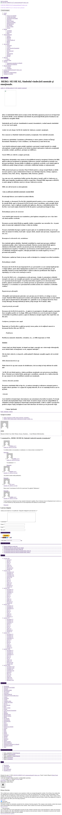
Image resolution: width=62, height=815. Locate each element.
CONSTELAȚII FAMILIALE (11, 695)
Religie (5, 29)
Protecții (9, 38)
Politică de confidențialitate (10, 72)
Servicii (5, 61)
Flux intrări (6, 767)
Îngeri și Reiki (10, 26)
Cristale (8, 46)
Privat (8, 59)
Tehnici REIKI (10, 21)
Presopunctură (10, 51)
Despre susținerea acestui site (10, 546)
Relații (5, 732)
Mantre (8, 41)
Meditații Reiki (10, 23)
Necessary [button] (3, 799)
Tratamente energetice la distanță (14, 63)
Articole (9, 67)
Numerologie (10, 53)
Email (2, 527)
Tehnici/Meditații (8, 34)
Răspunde (6, 452)
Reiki (5, 14)
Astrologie (9, 45)
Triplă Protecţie (16, 753)
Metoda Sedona (7, 65)
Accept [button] (2, 779)
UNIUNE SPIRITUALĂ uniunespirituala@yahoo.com (14, 5)
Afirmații (6, 689)
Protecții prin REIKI (11, 15)
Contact (5, 697)
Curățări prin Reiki (11, 17)
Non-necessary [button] (4, 806)
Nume (2, 524)
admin (19, 88)
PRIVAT (6, 57)
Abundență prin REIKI (12, 18)
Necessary (4, 801)
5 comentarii (24, 88)
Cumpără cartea (7, 60)
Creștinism (9, 30)
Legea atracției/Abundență (13, 48)
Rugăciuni (9, 32)
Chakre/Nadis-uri (11, 40)
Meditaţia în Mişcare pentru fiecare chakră (14, 547)
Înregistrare (6, 71)
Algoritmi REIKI (8, 690)
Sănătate (9, 55)
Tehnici (8, 36)
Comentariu (4, 521)
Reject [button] (9, 779)
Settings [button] (17, 779)
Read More (3, 780)
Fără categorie (7, 705)
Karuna (8, 28)
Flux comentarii (7, 769)
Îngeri (8, 33)
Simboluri (9, 19)
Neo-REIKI (9, 25)
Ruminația (10, 757)
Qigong (8, 49)
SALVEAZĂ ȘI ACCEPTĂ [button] (7, 813)
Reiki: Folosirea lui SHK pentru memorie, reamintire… (17, 417)
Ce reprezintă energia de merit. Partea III (13, 549)
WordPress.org (7, 770)
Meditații (9, 37)
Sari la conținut (4, 1)
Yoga (8, 52)
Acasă (5, 13)
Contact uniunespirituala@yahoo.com (13, 69)
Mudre (8, 42)
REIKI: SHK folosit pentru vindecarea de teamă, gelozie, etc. (18, 419)
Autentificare (7, 766)
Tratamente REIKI (11, 22)
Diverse (8, 56)
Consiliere (9, 68)
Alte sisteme (6, 44)
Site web (3, 530)
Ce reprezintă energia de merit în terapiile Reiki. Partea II (17, 550)
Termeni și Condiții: (8, 74)
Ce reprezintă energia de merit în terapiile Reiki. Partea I (17, 552)
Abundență (6, 686)
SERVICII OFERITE (12, 64)
